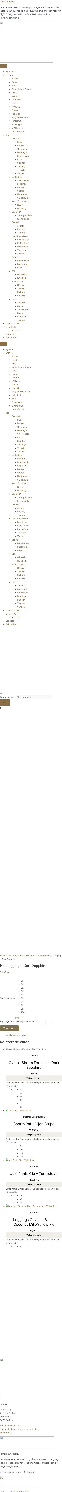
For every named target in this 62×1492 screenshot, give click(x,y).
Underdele (17, 177)
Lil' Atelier (16, 99)
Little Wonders (19, 131)
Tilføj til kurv (9, 1028)
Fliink (14, 92)
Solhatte (21, 292)
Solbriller (21, 288)
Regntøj (21, 229)
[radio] (23, 981)
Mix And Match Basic (36, 955)
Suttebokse (22, 309)
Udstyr (15, 299)
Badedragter (23, 264)
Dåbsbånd (22, 274)
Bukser (20, 187)
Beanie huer (23, 239)
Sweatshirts (23, 156)
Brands (9, 75)
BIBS (14, 85)
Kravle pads (23, 219)
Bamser (21, 313)
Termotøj (21, 232)
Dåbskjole (22, 278)
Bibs (14, 398)
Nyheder (10, 71)
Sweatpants (23, 180)
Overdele (16, 138)
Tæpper (21, 320)
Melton (15, 103)
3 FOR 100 (11, 327)
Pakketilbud (11, 337)
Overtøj (15, 222)
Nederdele (22, 194)
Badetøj (15, 257)
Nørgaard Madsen (20, 117)
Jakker (20, 225)
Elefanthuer (22, 243)
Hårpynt (21, 285)
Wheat (15, 110)
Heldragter (22, 152)
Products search (8, 697)
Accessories (18, 281)
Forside (3, 955)
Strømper (16, 212)
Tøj (7, 135)
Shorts (20, 191)
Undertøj (21, 208)
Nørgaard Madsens (21, 391)
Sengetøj (21, 302)
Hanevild (16, 114)
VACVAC (16, 107)
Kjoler (20, 159)
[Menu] (3, 66)
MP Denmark (18, 128)
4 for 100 (16, 330)
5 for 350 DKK (13, 323)
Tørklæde (21, 250)
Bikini (19, 267)
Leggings (21, 184)
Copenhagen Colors (21, 89)
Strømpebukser (24, 215)
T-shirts (21, 170)
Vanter (20, 253)
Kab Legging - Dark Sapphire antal (17, 1021)
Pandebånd (23, 246)
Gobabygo (17, 124)
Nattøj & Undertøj (20, 201)
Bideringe (21, 316)
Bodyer (20, 145)
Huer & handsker (20, 236)
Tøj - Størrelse (7, 998)
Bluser (20, 142)
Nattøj (20, 204)
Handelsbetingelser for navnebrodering (19, 1429)
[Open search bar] (1, 693)
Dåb (13, 271)
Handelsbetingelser (9, 1425)
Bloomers (22, 458)
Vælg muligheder (33, 1078)
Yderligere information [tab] (16, 1035)
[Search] (5, 702)
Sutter (20, 306)
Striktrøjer (22, 166)
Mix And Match (16, 955)
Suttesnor (22, 589)
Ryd (17, 1018)
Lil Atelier (16, 377)
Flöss (14, 82)
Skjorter (21, 163)
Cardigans (22, 149)
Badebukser (23, 260)
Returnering (5, 1432)
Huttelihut (16, 121)
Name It (15, 96)
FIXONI (15, 78)
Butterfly (21, 295)
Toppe (20, 173)
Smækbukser (23, 198)
